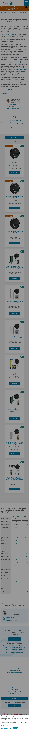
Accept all (15, 728)
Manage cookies (4, 725)
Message (14, 28)
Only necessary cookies (6, 728)
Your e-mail (14, 21)
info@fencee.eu (7, 16)
